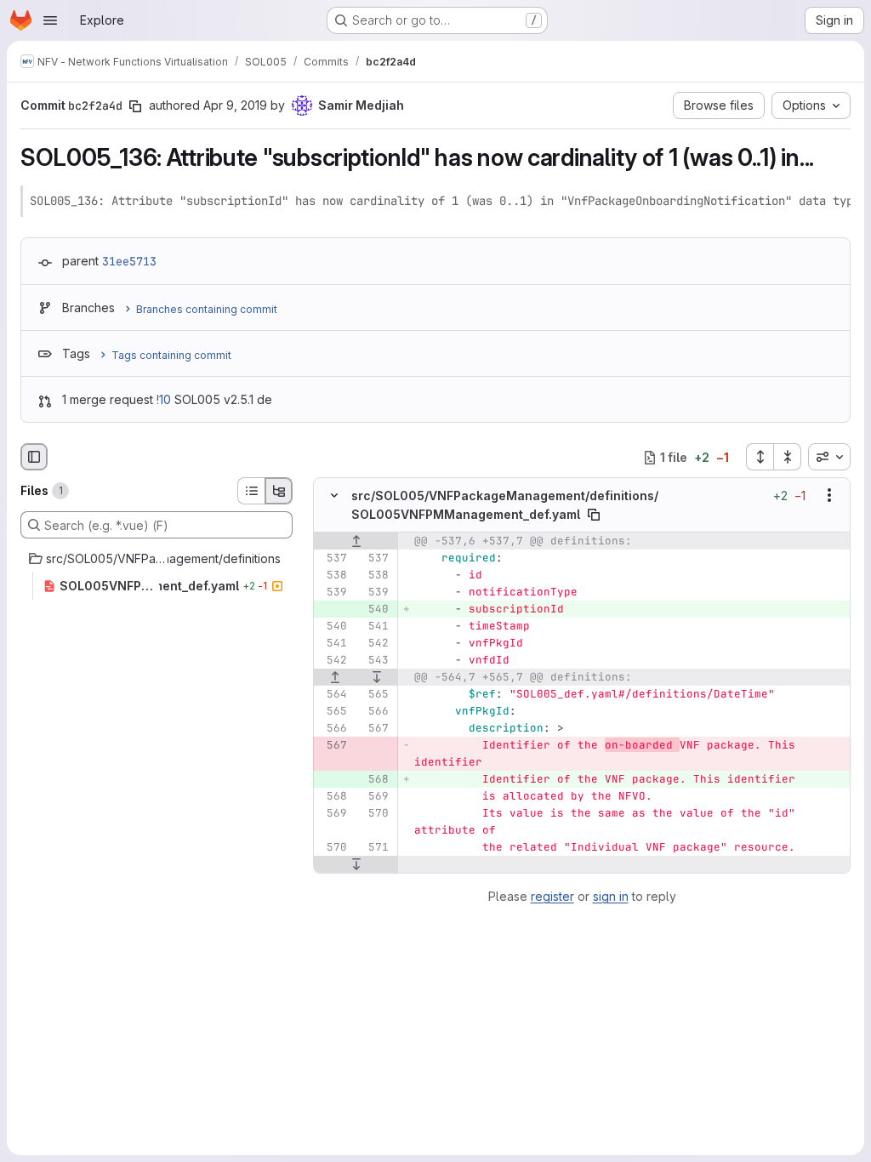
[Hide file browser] (34, 456)
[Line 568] (332, 796)
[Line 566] (374, 711)
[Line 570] (374, 813)
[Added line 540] (374, 609)
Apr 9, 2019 (235, 105)
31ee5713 (129, 261)
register (552, 896)
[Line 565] (374, 694)
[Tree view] (279, 490)
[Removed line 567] (332, 745)
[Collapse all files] (787, 456)
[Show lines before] (356, 541)
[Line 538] (332, 575)
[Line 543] (374, 660)
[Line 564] (332, 694)
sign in (611, 896)
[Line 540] (332, 626)
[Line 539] (332, 592)
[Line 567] (374, 728)
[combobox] (829, 456)
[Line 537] (332, 558)
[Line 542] (374, 643)
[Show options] (829, 496)
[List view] (251, 490)
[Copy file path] (594, 514)
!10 (164, 399)
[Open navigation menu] (50, 20)
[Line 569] (374, 796)
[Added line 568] (374, 779)
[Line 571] (374, 847)
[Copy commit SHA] (135, 106)
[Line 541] (374, 626)
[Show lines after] (377, 677)
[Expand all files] (759, 456)
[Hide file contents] (334, 496)
